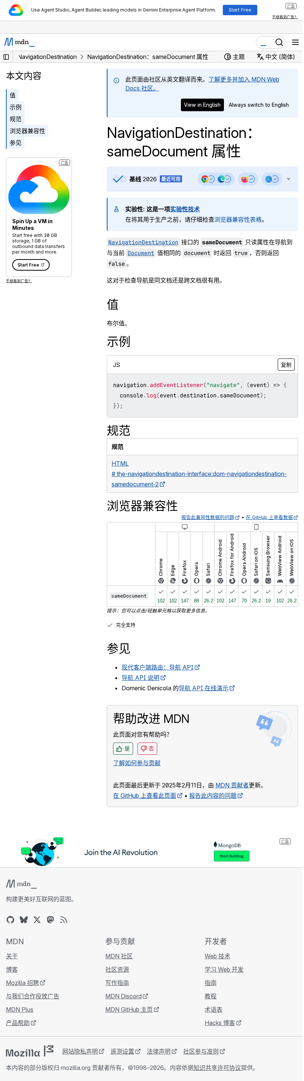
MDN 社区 (117, 965)
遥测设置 (122, 1061)
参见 (16, 142)
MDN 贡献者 (232, 795)
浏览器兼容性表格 (238, 219)
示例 (16, 107)
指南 (207, 992)
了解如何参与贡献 (137, 773)
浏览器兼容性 (27, 131)
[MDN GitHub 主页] (10, 929)
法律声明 (159, 1061)
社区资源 (115, 979)
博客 (12, 979)
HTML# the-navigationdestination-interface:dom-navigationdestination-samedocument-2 (199, 484)
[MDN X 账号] (37, 929)
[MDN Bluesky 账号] (23, 929)
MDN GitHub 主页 (127, 1019)
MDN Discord (121, 1005)
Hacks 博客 (216, 1032)
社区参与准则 (201, 1061)
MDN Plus (19, 1019)
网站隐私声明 (80, 1061)
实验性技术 (185, 209)
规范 (16, 119)
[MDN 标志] (21, 893)
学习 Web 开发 (220, 979)
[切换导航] (295, 42)
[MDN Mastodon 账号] (50, 929)
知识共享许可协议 (217, 1077)
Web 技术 (214, 965)
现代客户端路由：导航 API (158, 677)
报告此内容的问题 (213, 806)
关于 (12, 965)
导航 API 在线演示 (203, 698)
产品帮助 (18, 1032)
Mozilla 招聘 (22, 992)
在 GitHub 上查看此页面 (144, 806)
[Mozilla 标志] (29, 1060)
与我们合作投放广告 (32, 1005)
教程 (207, 1005)
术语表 (210, 1019)
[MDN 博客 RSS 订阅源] (63, 929)
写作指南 (115, 992)
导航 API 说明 (140, 688)
